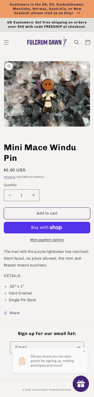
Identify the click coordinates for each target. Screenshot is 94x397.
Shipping (10, 176)
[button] (6, 42)
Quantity (10, 185)
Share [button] (15, 313)
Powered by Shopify (60, 390)
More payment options (47, 239)
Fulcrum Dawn (40, 390)
